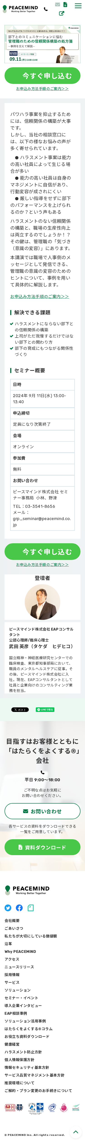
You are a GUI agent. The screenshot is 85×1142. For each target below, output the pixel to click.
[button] (78, 6)
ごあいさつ (14, 928)
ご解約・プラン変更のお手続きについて (38, 1091)
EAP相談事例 (16, 1013)
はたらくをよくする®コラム (29, 1029)
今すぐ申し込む (44, 75)
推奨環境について (20, 1083)
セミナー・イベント (21, 998)
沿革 (8, 944)
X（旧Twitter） (8, 907)
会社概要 (12, 921)
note (30, 907)
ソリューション (18, 990)
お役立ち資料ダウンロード (27, 1036)
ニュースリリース (19, 967)
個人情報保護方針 (20, 1060)
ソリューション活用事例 (25, 1021)
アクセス (12, 959)
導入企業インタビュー (23, 1006)
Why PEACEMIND (20, 951)
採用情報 (61, 13)
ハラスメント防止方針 (23, 1052)
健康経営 (12, 1044)
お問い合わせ (58, 4)
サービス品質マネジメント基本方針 (35, 1075)
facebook (19, 907)
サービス (12, 982)
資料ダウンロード (66, 4)
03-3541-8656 (46, 9)
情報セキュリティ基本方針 (27, 1067)
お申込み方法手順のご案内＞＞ (42, 89)
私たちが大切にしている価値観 (31, 936)
